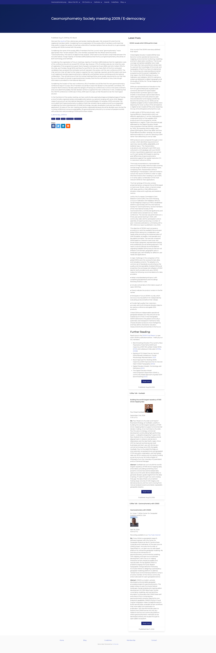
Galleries (97, 2)
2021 (142, 368)
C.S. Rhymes (115, 644)
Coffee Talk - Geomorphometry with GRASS (144, 503)
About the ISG (73, 2)
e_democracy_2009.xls (59, 115)
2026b (135, 351)
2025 (135, 349)
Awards (106, 2)
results (62, 41)
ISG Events (86, 2)
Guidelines (108, 640)
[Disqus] (88, 151)
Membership (131, 640)
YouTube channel (154, 535)
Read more (146, 381)
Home (62, 640)
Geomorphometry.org (58, 2)
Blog (122, 2)
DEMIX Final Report (149, 335)
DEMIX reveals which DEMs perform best (143, 43)
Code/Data (114, 2)
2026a (159, 349)
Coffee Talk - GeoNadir (137, 393)
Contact (154, 640)
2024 (152, 364)
